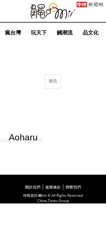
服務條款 (53, 187)
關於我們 (32, 187)
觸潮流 (65, 32)
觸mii (53, 11)
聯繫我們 (73, 187)
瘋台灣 (13, 32)
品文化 (91, 32)
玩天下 (39, 32)
